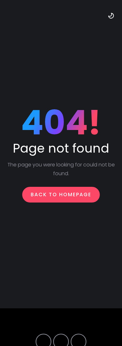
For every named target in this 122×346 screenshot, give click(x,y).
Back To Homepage (61, 194)
